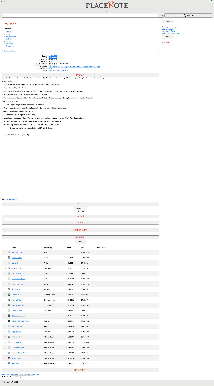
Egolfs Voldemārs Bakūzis (21, 321)
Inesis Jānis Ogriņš (18, 279)
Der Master (53, 67)
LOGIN (211, 1)
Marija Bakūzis (17, 310)
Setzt (8, 34)
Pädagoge (96, 67)
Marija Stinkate (17, 258)
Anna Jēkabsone (18, 305)
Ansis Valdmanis (17, 252)
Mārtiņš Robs (16, 295)
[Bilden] (3, 51)
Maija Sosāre (16, 358)
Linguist (60, 67)
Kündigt (8, 41)
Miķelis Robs (16, 268)
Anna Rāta (15, 363)
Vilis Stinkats (16, 289)
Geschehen (10, 46)
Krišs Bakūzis (16, 273)
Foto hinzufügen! (10, 51)
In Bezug (80, 241)
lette (50, 68)
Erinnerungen (11, 36)
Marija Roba (16, 263)
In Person (168, 36)
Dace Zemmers (17, 284)
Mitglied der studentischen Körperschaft (78, 67)
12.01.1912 (53, 56)
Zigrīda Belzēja (17, 342)
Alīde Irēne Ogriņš (18, 316)
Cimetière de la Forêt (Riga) (59, 70)
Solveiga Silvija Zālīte (19, 353)
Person (8, 32)
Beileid (8, 39)
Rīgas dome (13, 199)
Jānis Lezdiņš (16, 337)
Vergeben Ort (80, 208)
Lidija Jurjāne (16, 332)
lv (158, 53)
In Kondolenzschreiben (170, 28)
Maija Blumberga (18, 347)
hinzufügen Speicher (169, 31)
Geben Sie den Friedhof (170, 33)
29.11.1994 (53, 58)
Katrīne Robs (16, 300)
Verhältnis (9, 43)
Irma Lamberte (17, 326)
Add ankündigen (168, 30)
